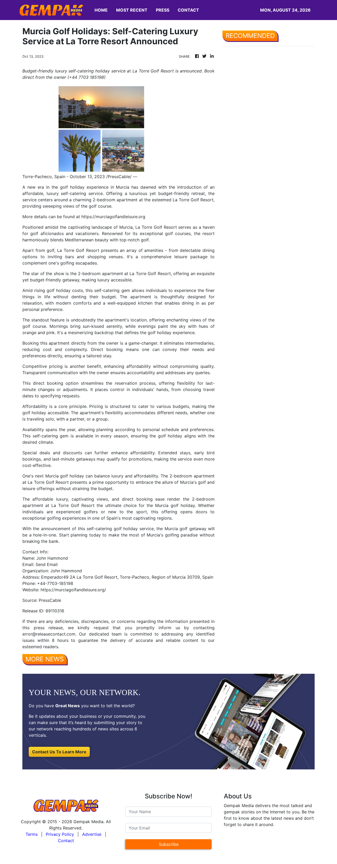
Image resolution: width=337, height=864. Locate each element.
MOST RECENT (131, 10)
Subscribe (169, 844)
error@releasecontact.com (48, 634)
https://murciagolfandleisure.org (113, 216)
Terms (32, 834)
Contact (66, 840)
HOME (101, 10)
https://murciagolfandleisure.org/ (73, 589)
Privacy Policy (60, 834)
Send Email (47, 564)
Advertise (91, 834)
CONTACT (188, 10)
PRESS (162, 10)
